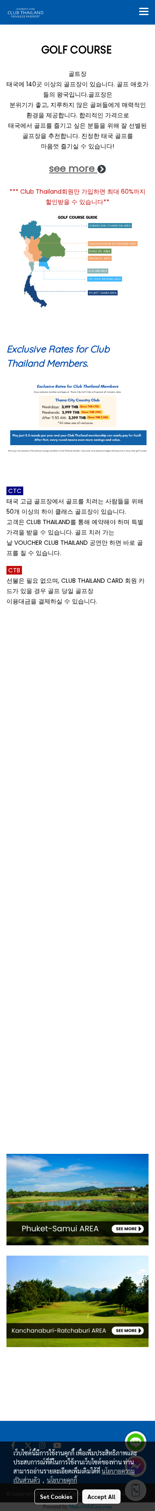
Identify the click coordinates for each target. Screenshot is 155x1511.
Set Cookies (56, 1496)
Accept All (101, 1496)
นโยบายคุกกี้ (62, 1480)
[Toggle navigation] (143, 12)
